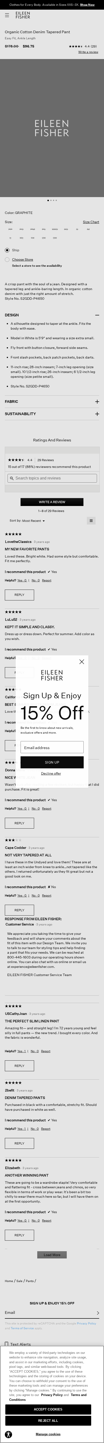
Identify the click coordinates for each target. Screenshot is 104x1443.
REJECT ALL (48, 1421)
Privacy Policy (55, 1395)
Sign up (52, 762)
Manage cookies (48, 1434)
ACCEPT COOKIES (48, 1409)
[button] (8, 1434)
